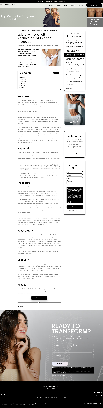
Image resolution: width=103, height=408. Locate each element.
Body (29, 30)
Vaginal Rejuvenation (37, 30)
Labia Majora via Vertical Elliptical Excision (73, 51)
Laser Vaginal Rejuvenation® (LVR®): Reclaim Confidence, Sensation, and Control (74, 70)
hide (56, 72)
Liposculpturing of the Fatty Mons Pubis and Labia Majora (74, 74)
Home (51, 5)
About (73, 5)
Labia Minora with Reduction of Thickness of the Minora (75, 59)
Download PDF (62, 1)
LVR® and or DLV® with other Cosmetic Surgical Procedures (74, 78)
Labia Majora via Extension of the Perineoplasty (74, 47)
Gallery (66, 5)
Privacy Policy (71, 371)
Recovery (22, 85)
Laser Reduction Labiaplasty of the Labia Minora (75, 65)
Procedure (22, 81)
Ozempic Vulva (70, 84)
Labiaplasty (69, 62)
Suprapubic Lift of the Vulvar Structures (74, 87)
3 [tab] (76, 153)
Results (21, 87)
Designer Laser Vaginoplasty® (74, 40)
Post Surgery (23, 83)
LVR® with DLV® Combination (74, 81)
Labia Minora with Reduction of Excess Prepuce (75, 55)
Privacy (76, 210)
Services (58, 5)
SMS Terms (74, 199)
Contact (80, 5)
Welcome (22, 77)
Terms (79, 210)
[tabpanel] (74, 109)
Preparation (23, 79)
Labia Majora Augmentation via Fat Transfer (74, 43)
